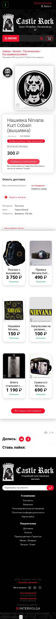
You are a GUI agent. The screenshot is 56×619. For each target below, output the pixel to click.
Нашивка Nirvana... (14, 327)
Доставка (28, 528)
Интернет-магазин (28, 598)
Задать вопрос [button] (17, 197)
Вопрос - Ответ (28, 544)
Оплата (28, 532)
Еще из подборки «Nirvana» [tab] (14, 228)
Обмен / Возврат (28, 540)
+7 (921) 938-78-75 (28, 601)
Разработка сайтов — (28, 605)
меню (12, 38)
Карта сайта (28, 516)
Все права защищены (28, 582)
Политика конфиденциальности (28, 512)
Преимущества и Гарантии (28, 536)
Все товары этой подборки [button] (28, 411)
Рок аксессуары (31, 51)
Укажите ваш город (42, 3)
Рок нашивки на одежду (14, 54)
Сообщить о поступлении (23, 161)
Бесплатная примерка (17, 146)
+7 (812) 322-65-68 (28, 596)
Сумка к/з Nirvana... (40, 384)
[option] (34, 88)
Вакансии (28, 504)
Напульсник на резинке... (41, 327)
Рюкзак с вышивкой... (14, 271)
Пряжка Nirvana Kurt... (41, 271)
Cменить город (39, 188)
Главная (6, 51)
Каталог (17, 51)
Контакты (5, 4)
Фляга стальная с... (14, 384)
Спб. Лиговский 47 (28, 593)
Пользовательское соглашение (28, 508)
